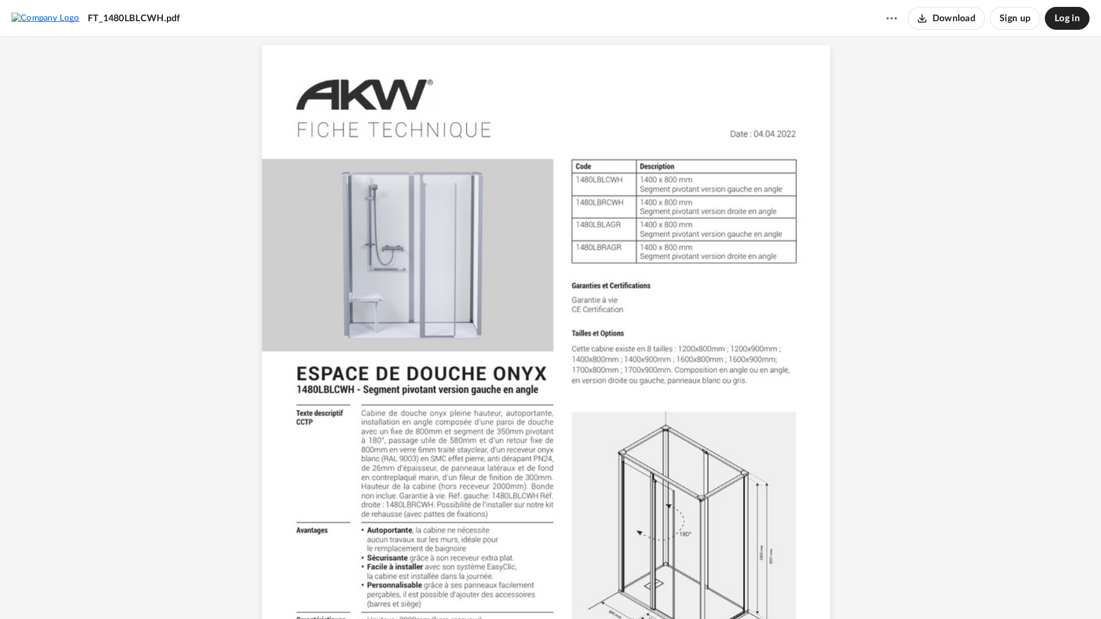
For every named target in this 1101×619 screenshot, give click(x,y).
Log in (1067, 18)
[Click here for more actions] (891, 18)
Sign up (1015, 18)
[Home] (45, 17)
